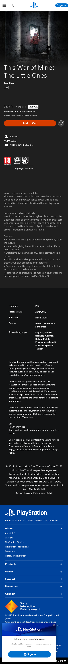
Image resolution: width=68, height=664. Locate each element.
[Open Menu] (4, 5)
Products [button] (10, 564)
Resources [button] (11, 586)
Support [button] (10, 579)
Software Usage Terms (56, 648)
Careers (9, 537)
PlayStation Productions (17, 546)
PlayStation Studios (14, 542)
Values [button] (9, 571)
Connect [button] (10, 593)
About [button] (9, 528)
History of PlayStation (15, 555)
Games (18, 520)
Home (8, 520)
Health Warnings (17, 426)
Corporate (10, 551)
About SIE (10, 533)
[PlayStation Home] (34, 5)
